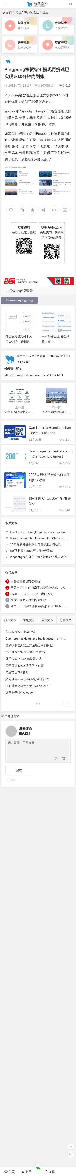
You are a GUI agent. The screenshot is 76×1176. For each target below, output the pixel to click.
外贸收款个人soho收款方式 (23, 658)
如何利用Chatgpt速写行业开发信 (31, 550)
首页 (9, 12)
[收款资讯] (38, 704)
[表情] (56, 759)
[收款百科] (38, 6)
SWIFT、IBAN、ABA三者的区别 (32, 594)
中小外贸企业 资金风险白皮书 (25, 652)
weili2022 (32, 356)
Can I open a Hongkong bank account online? (40, 532)
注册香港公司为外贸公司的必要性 (27, 686)
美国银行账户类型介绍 (20, 631)
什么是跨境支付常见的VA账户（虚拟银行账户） (19, 342)
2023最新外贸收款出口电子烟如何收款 (35, 544)
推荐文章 (10, 620)
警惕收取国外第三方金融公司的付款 (29, 645)
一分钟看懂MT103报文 (26, 581)
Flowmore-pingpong (19, 300)
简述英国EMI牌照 (16, 672)
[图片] (63, 759)
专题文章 (29, 620)
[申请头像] (66, 730)
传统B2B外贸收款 (27, 12)
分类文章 (47, 620)
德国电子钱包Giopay (19, 692)
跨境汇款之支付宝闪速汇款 (28, 600)
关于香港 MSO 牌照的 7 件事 (24, 665)
